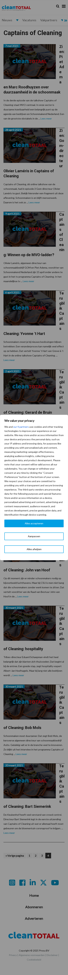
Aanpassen (34, 536)
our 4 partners (21, 426)
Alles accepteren (34, 523)
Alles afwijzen (34, 549)
